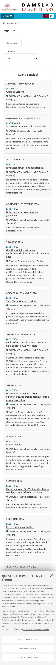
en (51, 16)
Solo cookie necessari (28, 639)
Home (6, 23)
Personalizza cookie (28, 648)
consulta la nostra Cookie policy (36, 629)
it (46, 16)
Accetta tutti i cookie (28, 657)
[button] (7, 16)
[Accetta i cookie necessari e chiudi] (52, 575)
